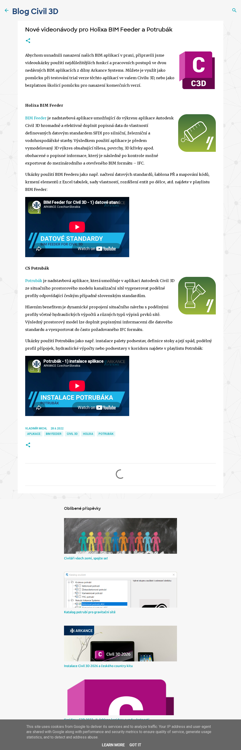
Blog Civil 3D (35, 11)
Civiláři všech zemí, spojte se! (86, 558)
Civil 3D (72, 434)
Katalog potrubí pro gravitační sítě (90, 612)
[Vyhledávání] (234, 10)
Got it (135, 745)
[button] (28, 41)
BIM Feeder (36, 118)
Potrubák (33, 280)
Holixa (88, 434)
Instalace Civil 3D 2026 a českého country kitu (98, 666)
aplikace (33, 434)
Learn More (113, 745)
